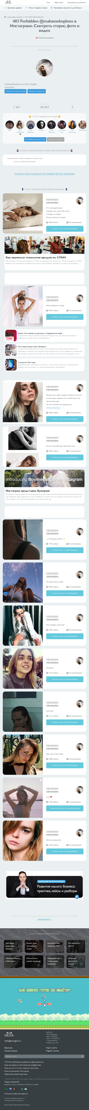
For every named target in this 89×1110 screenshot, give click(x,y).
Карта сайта (51, 1047)
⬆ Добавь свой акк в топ (35, 139)
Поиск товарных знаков (38, 8)
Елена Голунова (51, 131)
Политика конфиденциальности (15, 1098)
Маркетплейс (58, 2)
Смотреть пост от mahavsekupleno (65, 229)
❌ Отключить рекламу (44, 38)
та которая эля (62, 131)
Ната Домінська (72, 131)
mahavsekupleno (9, 87)
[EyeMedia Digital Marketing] (10, 2)
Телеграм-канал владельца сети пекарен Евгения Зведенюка (44, 173)
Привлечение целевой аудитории (16, 1074)
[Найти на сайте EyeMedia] (82, 1056)
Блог (48, 2)
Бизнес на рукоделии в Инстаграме (17, 1071)
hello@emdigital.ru (44, 49)
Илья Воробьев (30, 131)
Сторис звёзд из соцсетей (15, 17)
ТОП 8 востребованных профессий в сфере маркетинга (24, 1062)
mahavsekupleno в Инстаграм (21, 84)
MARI (9, 130)
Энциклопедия (11, 1050)
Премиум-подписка (37, 91)
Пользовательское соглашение (14, 1100)
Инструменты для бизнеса (77, 2)
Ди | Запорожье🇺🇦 (20, 132)
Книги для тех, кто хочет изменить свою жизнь (21, 1068)
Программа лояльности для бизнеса (68, 8)
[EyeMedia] (9, 1034)
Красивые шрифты (15, 8)
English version (52, 1050)
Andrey (41, 130)
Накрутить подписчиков (15, 91)
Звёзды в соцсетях (55, 139)
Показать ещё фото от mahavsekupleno (65, 808)
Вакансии (9, 1047)
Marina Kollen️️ (83, 130)
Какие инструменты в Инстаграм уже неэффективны (23, 1065)
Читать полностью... (53, 408)
